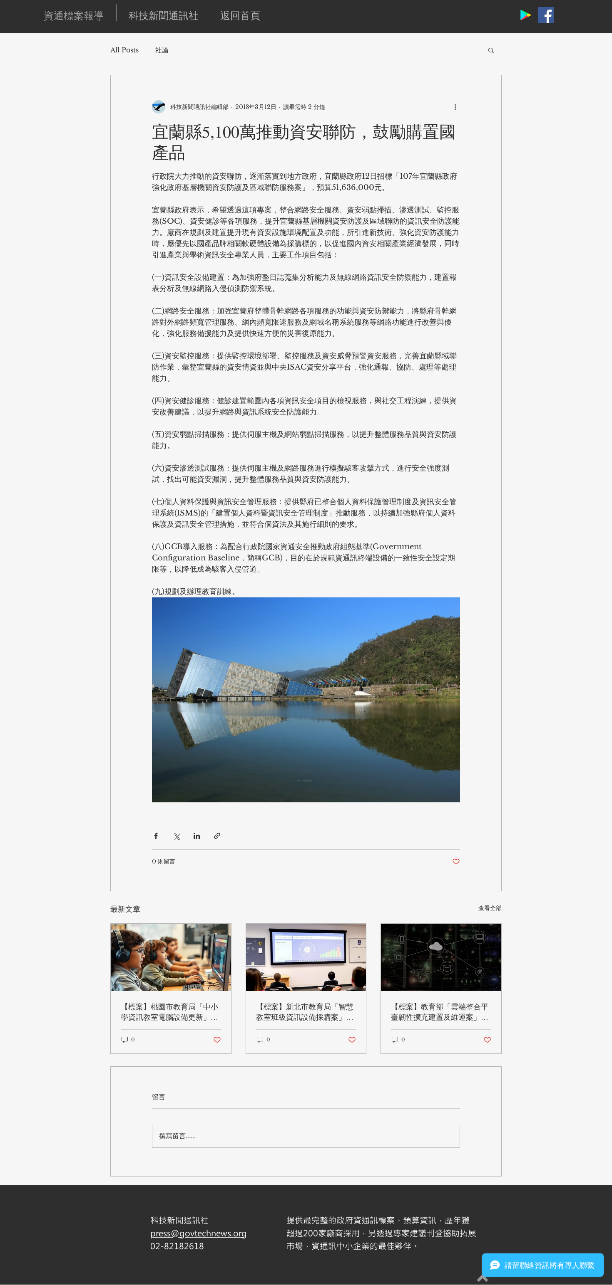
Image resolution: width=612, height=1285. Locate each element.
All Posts (124, 50)
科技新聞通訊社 (164, 15)
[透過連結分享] (217, 836)
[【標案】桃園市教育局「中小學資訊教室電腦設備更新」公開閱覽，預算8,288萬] (171, 957)
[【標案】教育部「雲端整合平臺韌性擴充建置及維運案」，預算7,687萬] (441, 957)
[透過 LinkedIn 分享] (197, 836)
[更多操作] (455, 107)
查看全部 (490, 908)
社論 (162, 50)
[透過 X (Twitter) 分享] (176, 836)
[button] (491, 50)
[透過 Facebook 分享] (156, 836)
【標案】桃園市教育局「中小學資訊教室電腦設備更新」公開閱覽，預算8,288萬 (169, 1011)
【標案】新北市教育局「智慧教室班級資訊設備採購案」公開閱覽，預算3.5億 (304, 1011)
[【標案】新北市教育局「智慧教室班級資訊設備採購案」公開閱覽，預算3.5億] (306, 957)
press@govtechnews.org (198, 1232)
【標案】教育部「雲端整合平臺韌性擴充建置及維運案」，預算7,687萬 (439, 1011)
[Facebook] (546, 15)
